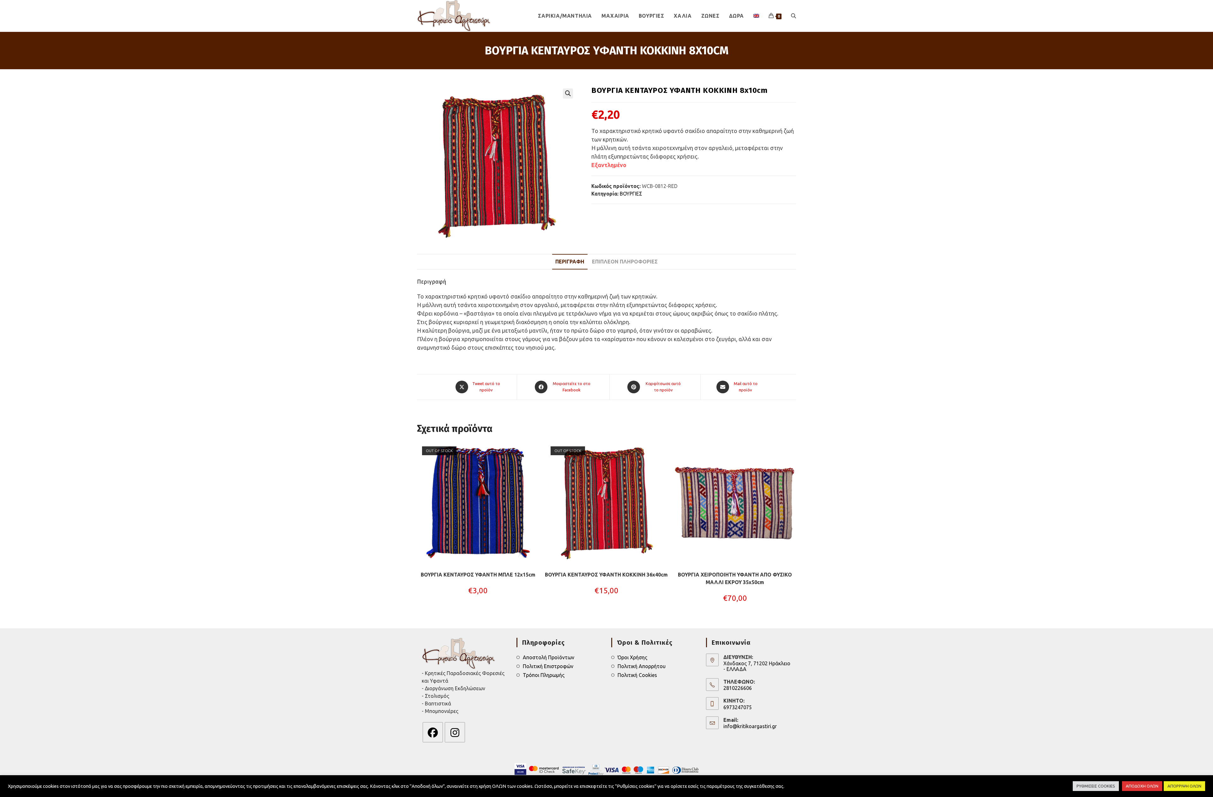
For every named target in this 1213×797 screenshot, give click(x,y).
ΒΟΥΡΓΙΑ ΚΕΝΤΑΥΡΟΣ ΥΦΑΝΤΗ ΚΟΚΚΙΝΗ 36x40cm (606, 574)
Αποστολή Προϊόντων (548, 657)
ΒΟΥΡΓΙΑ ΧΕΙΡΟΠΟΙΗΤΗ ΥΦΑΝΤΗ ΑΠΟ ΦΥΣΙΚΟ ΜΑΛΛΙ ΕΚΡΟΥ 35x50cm (735, 578)
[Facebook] (433, 732)
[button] (568, 93)
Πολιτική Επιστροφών (548, 666)
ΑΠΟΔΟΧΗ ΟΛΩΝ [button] (1142, 786)
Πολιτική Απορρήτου (642, 666)
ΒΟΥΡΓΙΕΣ (631, 193)
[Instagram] (455, 732)
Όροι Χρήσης (632, 657)
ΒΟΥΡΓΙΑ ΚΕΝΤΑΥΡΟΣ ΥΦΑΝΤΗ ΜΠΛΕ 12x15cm (478, 574)
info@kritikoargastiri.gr (750, 726)
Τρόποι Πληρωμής (543, 675)
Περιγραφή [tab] (569, 261)
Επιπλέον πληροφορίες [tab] (625, 261)
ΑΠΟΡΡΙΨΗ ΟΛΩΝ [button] (1184, 786)
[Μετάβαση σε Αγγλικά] (756, 16)
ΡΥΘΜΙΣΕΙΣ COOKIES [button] (1096, 786)
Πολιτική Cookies (637, 675)
